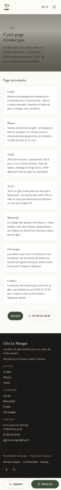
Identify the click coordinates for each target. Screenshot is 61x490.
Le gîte (7, 371)
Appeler (18, 484)
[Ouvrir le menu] (54, 7)
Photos (7, 377)
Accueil (15, 315)
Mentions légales (11, 462)
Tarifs (6, 382)
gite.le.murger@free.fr (16, 440)
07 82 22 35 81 (41, 315)
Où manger (9, 412)
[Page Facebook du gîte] (6, 469)
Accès (7, 395)
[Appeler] (14, 469)
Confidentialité (30, 462)
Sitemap (44, 462)
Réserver (47, 484)
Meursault (9, 401)
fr (46, 7)
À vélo (6, 406)
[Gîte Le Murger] (6, 7)
